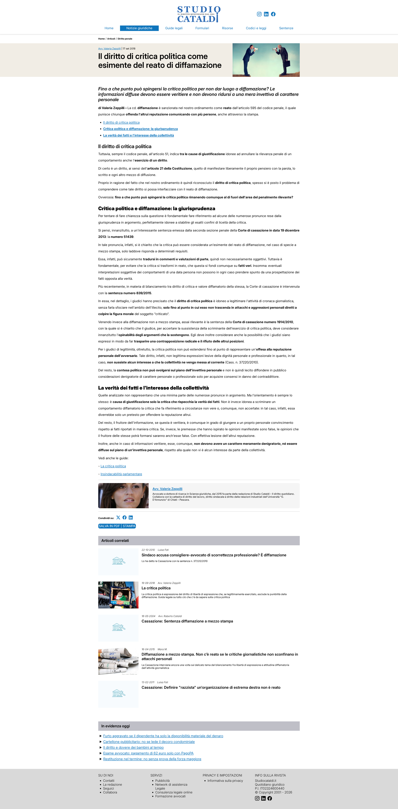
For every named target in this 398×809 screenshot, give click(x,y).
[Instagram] (259, 14)
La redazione (112, 784)
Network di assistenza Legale (171, 786)
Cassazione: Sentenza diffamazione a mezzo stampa (187, 621)
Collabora (110, 792)
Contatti (108, 781)
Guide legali (174, 28)
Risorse (227, 28)
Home (109, 28)
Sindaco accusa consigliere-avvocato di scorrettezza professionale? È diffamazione (214, 555)
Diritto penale (125, 38)
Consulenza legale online (173, 792)
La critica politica (113, 466)
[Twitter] (118, 517)
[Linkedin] (266, 14)
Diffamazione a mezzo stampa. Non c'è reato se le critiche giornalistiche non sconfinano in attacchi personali (220, 656)
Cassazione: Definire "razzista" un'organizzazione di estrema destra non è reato (211, 687)
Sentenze (286, 28)
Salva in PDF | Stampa (117, 526)
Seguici (108, 788)
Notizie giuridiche (139, 28)
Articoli (111, 38)
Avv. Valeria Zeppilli (109, 48)
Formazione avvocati (170, 796)
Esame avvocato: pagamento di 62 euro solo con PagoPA (148, 753)
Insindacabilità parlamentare (121, 474)
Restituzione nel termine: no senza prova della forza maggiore (152, 759)
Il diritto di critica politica (121, 122)
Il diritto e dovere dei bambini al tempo (133, 747)
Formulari (202, 28)
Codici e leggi (256, 28)
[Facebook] (273, 14)
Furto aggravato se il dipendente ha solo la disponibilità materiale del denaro (163, 736)
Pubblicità (162, 781)
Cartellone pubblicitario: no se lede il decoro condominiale (149, 741)
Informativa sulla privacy (225, 781)
